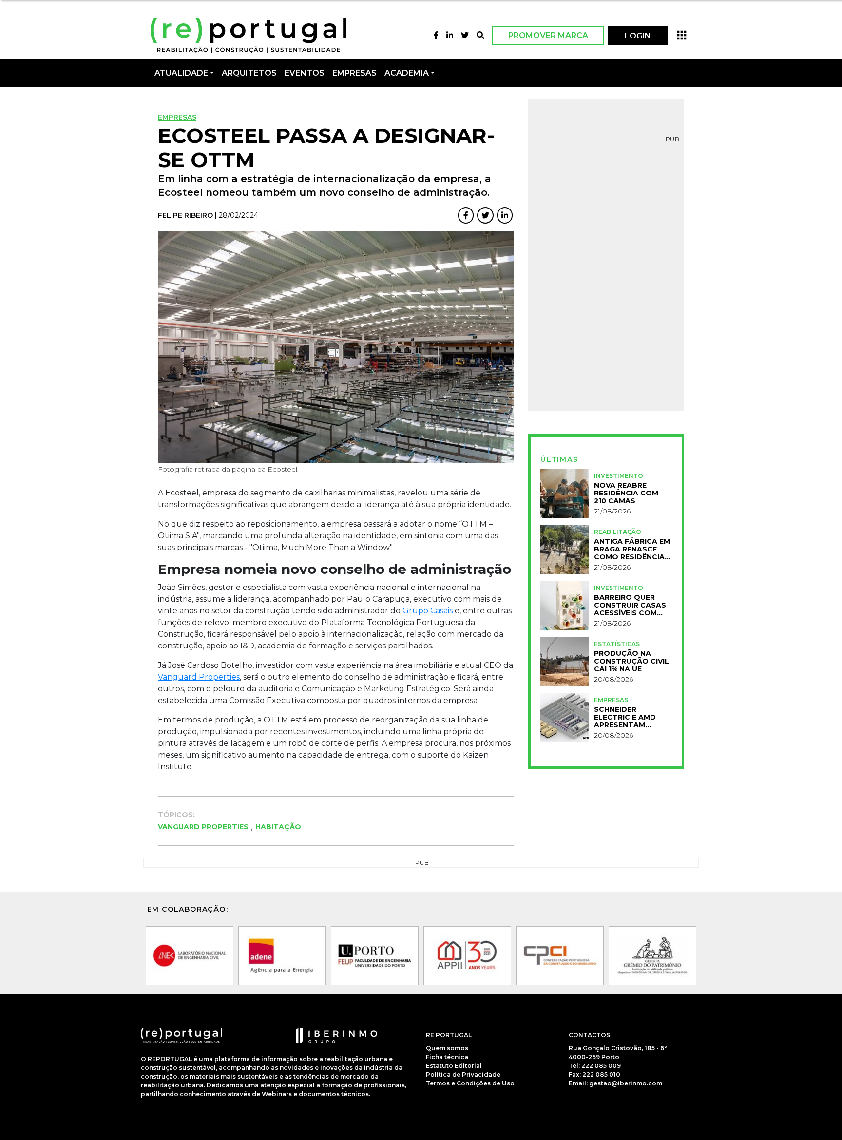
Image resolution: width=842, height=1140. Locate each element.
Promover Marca (548, 35)
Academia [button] (406, 72)
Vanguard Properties (199, 677)
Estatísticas (617, 643)
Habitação (278, 826)
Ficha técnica (447, 1056)
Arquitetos (249, 72)
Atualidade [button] (181, 72)
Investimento (618, 475)
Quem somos (447, 1047)
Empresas (354, 72)
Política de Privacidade (463, 1074)
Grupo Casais (427, 610)
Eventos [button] (305, 72)
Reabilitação (617, 531)
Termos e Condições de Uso (470, 1082)
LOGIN (638, 35)
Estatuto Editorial (454, 1065)
